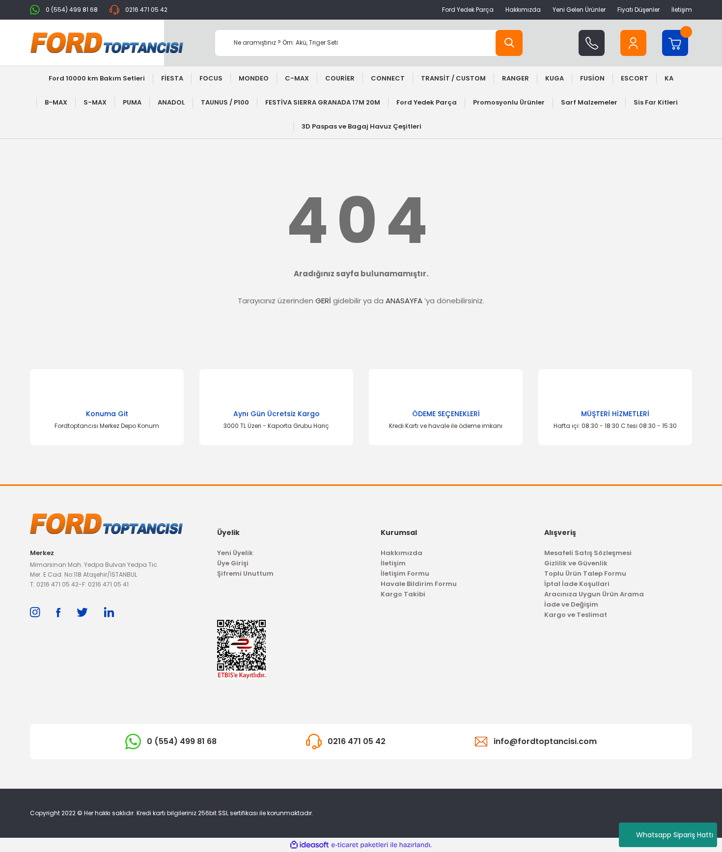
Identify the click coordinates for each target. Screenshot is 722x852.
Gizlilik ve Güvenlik (576, 563)
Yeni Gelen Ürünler (579, 9)
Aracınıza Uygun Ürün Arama (594, 594)
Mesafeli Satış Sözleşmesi (588, 553)
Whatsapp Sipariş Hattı (674, 835)
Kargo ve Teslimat (575, 614)
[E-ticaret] (360, 845)
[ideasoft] (309, 845)
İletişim (681, 9)
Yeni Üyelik (235, 553)
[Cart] (675, 43)
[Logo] (106, 42)
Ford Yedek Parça (468, 9)
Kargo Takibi (403, 594)
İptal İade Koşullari (577, 583)
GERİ (323, 300)
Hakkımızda (523, 9)
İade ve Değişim (571, 604)
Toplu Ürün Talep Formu (585, 573)
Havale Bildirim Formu (419, 583)
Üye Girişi (233, 563)
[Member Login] (633, 43)
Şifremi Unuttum (245, 573)
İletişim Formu (405, 573)
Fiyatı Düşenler (638, 9)
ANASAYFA (404, 300)
